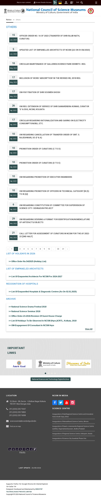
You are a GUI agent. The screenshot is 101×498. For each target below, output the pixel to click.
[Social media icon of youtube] (66, 402)
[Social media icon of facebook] (54, 402)
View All (88, 329)
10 (49, 249)
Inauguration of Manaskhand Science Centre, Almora (70, 421)
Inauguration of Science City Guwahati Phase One (69, 438)
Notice (8, 20)
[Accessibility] (55, 2)
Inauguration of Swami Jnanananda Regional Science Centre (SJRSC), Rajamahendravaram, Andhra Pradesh (73, 427)
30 (58, 249)
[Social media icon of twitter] (60, 402)
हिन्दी (77, 2)
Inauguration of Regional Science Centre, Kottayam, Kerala (72, 434)
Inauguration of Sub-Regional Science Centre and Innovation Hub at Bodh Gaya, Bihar (72, 415)
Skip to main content (24, 2)
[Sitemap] (66, 2)
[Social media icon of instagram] (72, 402)
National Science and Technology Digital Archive (50, 379)
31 (63, 249)
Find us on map (15, 426)
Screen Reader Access (43, 2)
